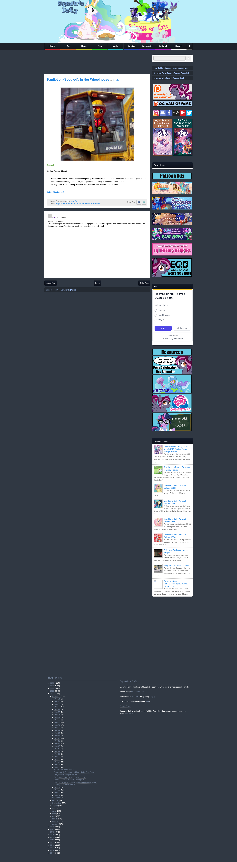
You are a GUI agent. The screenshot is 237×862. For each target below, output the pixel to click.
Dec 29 (57, 704)
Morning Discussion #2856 (64, 784)
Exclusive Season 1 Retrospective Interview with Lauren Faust (176, 584)
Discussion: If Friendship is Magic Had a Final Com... (74, 772)
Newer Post (50, 283)
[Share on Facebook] (138, 202)
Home (52, 46)
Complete (58, 203)
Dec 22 (57, 722)
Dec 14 (57, 743)
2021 (52, 826)
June (54, 811)
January (55, 824)
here (147, 701)
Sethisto (135, 696)
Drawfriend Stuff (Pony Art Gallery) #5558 (175, 486)
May (54, 813)
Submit (178, 46)
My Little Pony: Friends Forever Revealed (171, 73)
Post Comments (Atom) (66, 290)
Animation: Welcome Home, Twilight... (176, 551)
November (56, 797)
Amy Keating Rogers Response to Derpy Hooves (177, 468)
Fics (100, 46)
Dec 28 (57, 706)
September (56, 803)
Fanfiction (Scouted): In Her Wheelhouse (78, 79)
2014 (52, 845)
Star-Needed (95, 203)
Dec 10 (57, 754)
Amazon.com (130, 713)
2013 (52, 847)
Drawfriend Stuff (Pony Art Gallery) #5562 (175, 502)
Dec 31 (57, 699)
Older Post (144, 283)
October (55, 800)
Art (68, 46)
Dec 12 (57, 748)
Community (147, 46)
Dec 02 (57, 792)
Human (73, 203)
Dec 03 (57, 790)
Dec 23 (57, 719)
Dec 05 (57, 767)
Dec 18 (57, 733)
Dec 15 (57, 741)
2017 (52, 837)
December (56, 696)
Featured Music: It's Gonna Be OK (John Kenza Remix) (75, 782)
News (84, 46)
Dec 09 (57, 756)
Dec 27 (57, 709)
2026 (52, 683)
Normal (79, 203)
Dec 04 (57, 787)
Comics (131, 46)
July (53, 808)
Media (115, 46)
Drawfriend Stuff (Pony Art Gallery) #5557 (175, 520)
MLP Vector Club (137, 691)
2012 (52, 850)
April (54, 816)
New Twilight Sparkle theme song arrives (171, 68)
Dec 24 (57, 717)
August (55, 805)
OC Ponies (86, 203)
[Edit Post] (79, 201)
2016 (52, 839)
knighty (152, 696)
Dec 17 (57, 735)
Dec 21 (57, 725)
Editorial (163, 46)
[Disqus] (97, 244)
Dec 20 (57, 727)
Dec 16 (57, 738)
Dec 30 (57, 701)
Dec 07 (57, 762)
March (54, 818)
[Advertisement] (172, 615)
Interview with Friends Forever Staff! (169, 78)
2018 (52, 834)
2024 (52, 688)
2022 (52, 693)
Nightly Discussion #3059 (64, 769)
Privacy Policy (125, 706)
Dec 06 (57, 764)
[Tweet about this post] (144, 202)
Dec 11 (57, 751)
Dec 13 (57, 746)
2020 (52, 829)
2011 (52, 853)
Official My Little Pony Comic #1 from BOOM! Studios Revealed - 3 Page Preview (177, 449)
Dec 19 (57, 730)
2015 (52, 842)
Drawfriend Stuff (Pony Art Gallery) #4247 (70, 779)
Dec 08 (57, 759)
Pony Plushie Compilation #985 (177, 565)
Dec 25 (57, 714)
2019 (52, 832)
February (55, 821)
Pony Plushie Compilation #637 (66, 774)
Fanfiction (66, 203)
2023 (52, 691)
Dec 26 (57, 712)
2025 (52, 685)
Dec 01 (57, 795)
